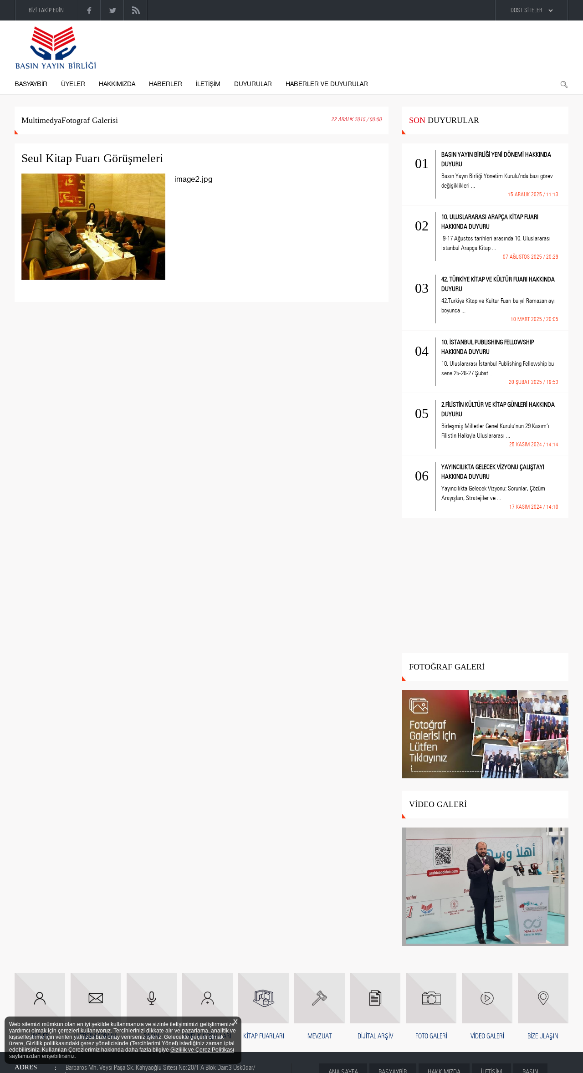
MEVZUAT (319, 1036)
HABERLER (165, 84)
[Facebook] (89, 10)
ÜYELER (73, 84)
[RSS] (136, 10)
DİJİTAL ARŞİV (375, 1036)
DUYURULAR (253, 84)
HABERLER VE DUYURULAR (327, 84)
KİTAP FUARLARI (263, 1036)
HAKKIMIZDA (117, 84)
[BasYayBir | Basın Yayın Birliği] (56, 48)
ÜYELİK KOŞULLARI (207, 1036)
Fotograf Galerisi (89, 120)
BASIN (151, 1036)
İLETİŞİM (208, 84)
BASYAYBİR (31, 84)
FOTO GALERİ (431, 1036)
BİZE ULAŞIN (542, 1036)
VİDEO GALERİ (487, 1036)
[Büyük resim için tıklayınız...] (97, 233)
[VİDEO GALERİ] (485, 887)
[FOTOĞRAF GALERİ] (485, 735)
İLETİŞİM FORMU (95, 1036)
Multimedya (41, 120)
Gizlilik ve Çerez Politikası (202, 1050)
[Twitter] (112, 10)
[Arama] (563, 84)
